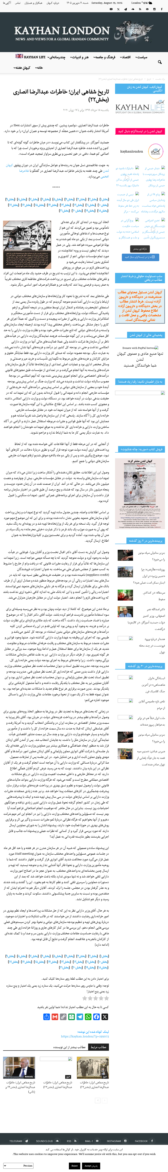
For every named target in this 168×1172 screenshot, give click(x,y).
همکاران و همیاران (33, 3)
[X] (118, 9)
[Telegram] (125, 9)
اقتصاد (126, 57)
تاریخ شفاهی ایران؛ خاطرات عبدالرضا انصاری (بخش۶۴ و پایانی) (20, 1087)
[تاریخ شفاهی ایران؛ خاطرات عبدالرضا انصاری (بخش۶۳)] (56, 1068)
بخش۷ (34, 199)
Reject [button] (75, 1166)
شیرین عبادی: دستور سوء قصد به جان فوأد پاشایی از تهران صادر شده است (151, 758)
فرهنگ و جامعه (105, 57)
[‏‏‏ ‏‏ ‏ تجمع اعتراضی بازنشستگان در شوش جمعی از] (153, 230)
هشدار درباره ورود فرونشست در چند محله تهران (152, 646)
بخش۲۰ (77, 211)
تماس (17, 3)
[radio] (106, 999)
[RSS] (140, 9)
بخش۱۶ (26, 205)
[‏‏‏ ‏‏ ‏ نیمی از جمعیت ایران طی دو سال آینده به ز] (127, 204)
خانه (40, 68)
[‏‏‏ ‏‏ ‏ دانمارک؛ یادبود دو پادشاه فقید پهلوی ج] (127, 178)
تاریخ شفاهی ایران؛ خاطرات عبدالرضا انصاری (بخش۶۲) (94, 1085)
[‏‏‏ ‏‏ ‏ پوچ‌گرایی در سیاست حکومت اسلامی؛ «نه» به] (127, 230)
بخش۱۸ (102, 211)
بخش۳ (81, 199)
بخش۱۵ (39, 205)
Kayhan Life (34, 57)
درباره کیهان (53, 3)
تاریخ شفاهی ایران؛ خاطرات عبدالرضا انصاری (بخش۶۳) (57, 1085)
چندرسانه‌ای (57, 57)
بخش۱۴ (52, 205)
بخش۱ (104, 199)
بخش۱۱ (90, 205)
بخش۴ (69, 199)
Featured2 (29, 1076)
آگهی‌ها (7, 3)
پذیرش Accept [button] (91, 1166)
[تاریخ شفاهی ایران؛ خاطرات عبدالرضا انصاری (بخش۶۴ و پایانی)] (19, 1068)
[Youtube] (111, 9)
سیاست (142, 57)
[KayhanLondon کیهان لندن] (84, 32)
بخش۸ (22, 199)
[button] (159, 62)
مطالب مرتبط (98, 1047)
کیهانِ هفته (23, 68)
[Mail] (147, 9)
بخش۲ (93, 199)
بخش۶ (46, 199)
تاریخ (68, 1076)
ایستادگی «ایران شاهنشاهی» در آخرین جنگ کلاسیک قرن (153, 685)
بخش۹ (10, 199)
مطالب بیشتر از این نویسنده (69, 1047)
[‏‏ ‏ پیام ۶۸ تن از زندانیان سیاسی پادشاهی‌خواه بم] (153, 204)
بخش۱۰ (103, 205)
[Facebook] (161, 9)
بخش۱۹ (90, 211)
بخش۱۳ (65, 205)
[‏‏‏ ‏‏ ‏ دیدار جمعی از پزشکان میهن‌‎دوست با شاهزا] (153, 178)
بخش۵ (57, 199)
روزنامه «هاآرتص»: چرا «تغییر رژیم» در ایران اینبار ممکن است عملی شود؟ (149, 576)
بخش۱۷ (13, 205)
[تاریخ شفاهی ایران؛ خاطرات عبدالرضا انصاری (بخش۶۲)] (93, 1068)
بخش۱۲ (78, 205)
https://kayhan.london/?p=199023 (85, 1036)
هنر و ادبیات (80, 57)
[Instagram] (154, 9)
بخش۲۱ (64, 211)
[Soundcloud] (133, 9)
